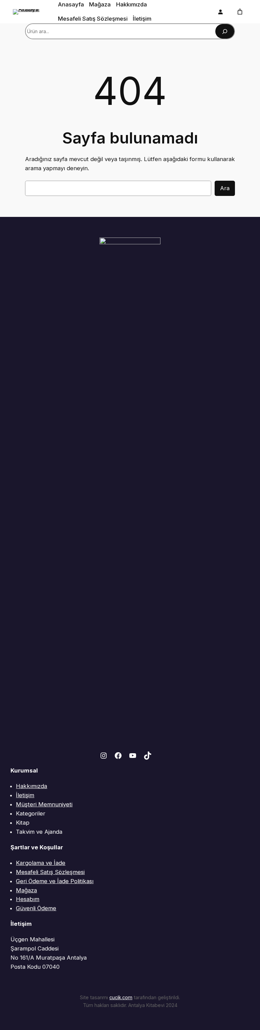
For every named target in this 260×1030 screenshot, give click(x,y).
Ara (225, 188)
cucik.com (120, 997)
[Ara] (224, 31)
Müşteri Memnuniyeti (44, 804)
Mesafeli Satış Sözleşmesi (50, 872)
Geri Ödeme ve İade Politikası (54, 881)
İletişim (25, 795)
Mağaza (26, 890)
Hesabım (27, 899)
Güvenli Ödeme (36, 908)
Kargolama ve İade (40, 862)
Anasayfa (71, 4)
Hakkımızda (31, 786)
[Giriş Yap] (220, 12)
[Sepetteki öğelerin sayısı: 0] (240, 12)
